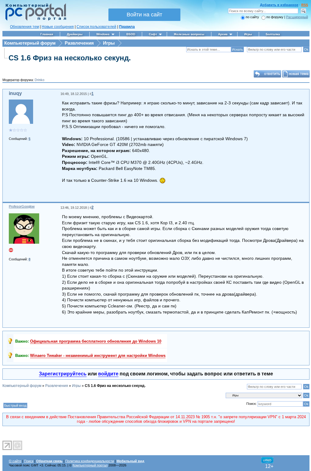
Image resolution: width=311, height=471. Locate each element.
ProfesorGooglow (22, 206)
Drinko (39, 80)
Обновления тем (24, 27)
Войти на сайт (144, 15)
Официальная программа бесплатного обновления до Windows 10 (95, 341)
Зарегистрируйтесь (63, 373)
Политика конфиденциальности (89, 461)
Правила (127, 27)
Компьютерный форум (30, 43)
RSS (304, 5)
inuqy (15, 93)
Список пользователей (96, 27)
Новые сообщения (58, 27)
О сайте (15, 461)
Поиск (28, 461)
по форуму (275, 17)
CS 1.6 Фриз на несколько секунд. (70, 58)
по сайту (252, 17)
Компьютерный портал (90, 465)
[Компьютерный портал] (34, 20)
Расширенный (297, 17)
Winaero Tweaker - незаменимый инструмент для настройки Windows (98, 355)
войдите (108, 373)
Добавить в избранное (279, 5)
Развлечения (79, 43)
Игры (109, 43)
